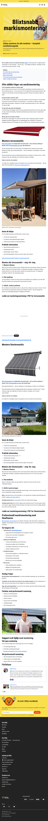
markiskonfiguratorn (17, 530)
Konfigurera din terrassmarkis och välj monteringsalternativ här (16, 340)
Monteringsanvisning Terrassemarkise (7, 335)
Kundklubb (4, 733)
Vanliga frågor (5, 782)
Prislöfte (4, 751)
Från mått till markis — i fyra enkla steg (11, 740)
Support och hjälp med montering (9, 78)
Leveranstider (5, 744)
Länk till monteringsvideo (8, 258)
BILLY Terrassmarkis (6, 143)
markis (26, 62)
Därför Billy (23, 1)
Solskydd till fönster (6, 764)
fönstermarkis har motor (15, 383)
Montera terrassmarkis (7, 73)
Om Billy (4, 747)
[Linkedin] (3, 691)
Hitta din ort (4, 766)
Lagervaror (4, 758)
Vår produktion (5, 742)
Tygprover (4, 769)
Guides (3, 786)
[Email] (11, 679)
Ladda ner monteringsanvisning (22, 258)
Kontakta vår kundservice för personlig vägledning (15, 651)
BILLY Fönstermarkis (6, 381)
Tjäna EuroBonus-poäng (7, 762)
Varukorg (4, 727)
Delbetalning (5, 771)
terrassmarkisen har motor (16, 145)
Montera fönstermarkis (8, 75)
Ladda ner (16, 335)
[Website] (13, 679)
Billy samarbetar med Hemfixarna (9, 521)
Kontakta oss (5, 777)
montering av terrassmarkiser (21, 165)
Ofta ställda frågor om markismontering (11, 72)
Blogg (3, 749)
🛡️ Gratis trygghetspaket (8, 760)
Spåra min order (5, 731)
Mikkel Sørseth (13, 668)
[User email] (4, 691)
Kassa (3, 729)
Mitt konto (4, 725)
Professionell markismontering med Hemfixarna (12, 77)
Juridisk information (6, 784)
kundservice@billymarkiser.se (8, 780)
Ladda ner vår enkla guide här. (13, 497)
